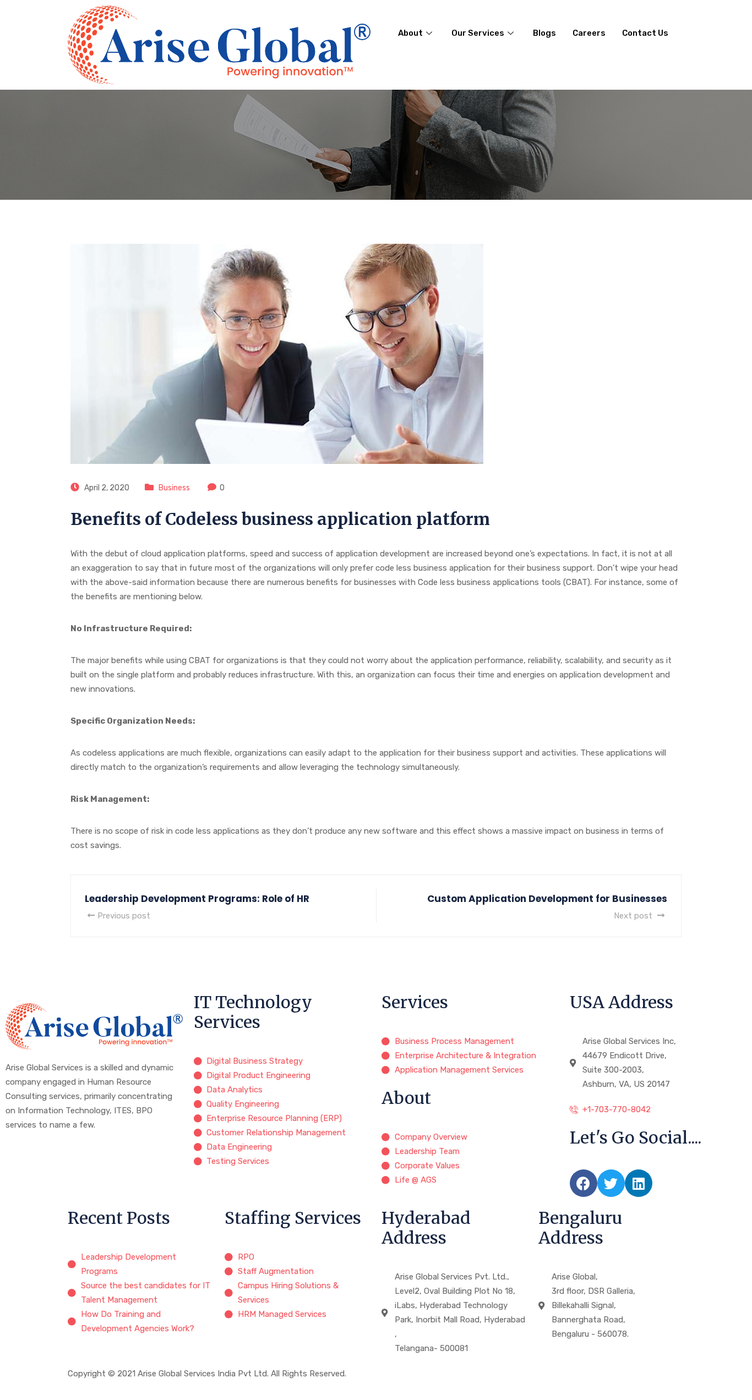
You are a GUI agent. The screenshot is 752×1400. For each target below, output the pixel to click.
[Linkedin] (638, 1183)
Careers (589, 33)
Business (174, 488)
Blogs (544, 33)
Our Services (477, 33)
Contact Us (645, 33)
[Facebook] (583, 1183)
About (410, 33)
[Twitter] (611, 1183)
